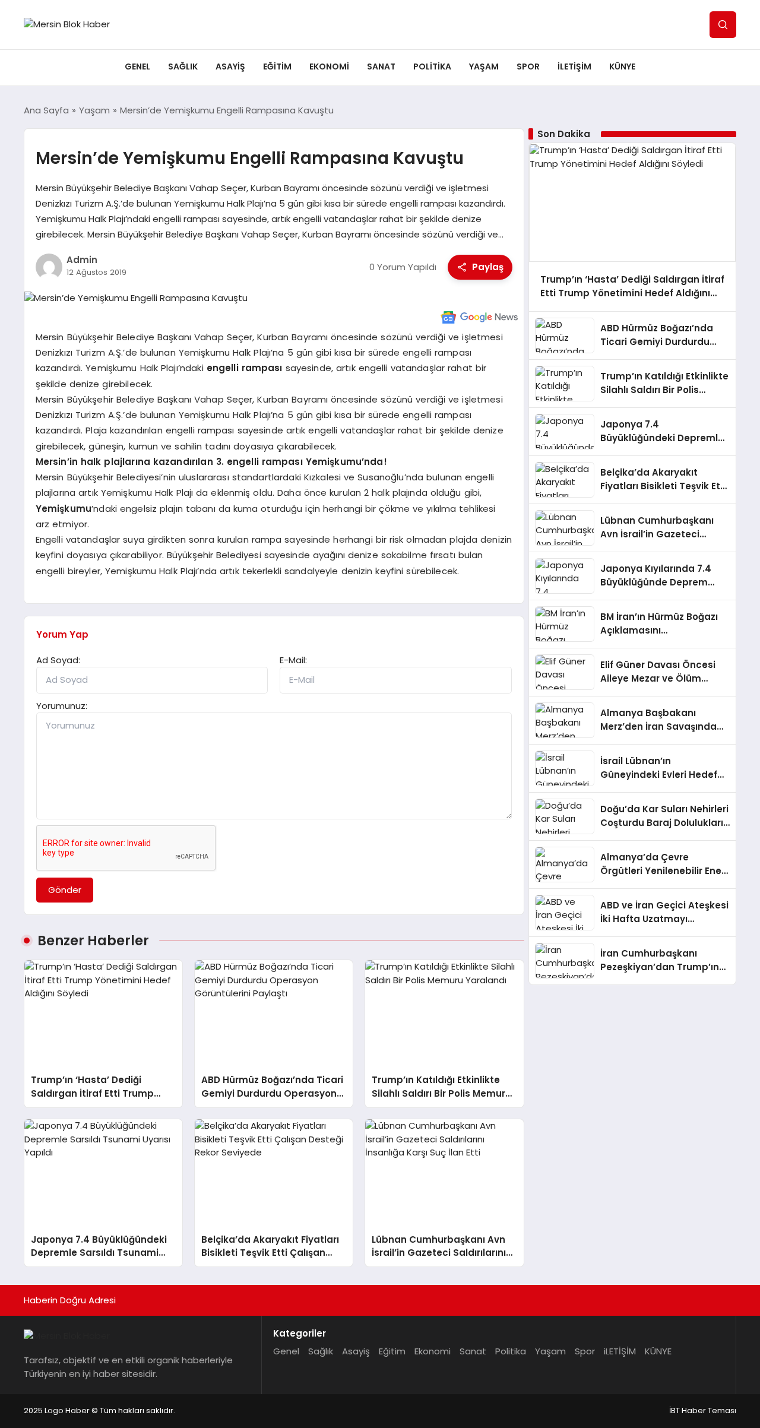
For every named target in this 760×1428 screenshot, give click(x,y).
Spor (528, 66)
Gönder (64, 890)
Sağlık (183, 66)
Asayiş (230, 66)
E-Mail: (293, 660)
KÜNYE (622, 66)
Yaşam (484, 66)
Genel (137, 66)
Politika (432, 66)
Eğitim (277, 66)
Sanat (381, 66)
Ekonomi (329, 66)
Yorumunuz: (61, 705)
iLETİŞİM (574, 66)
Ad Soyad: (58, 660)
